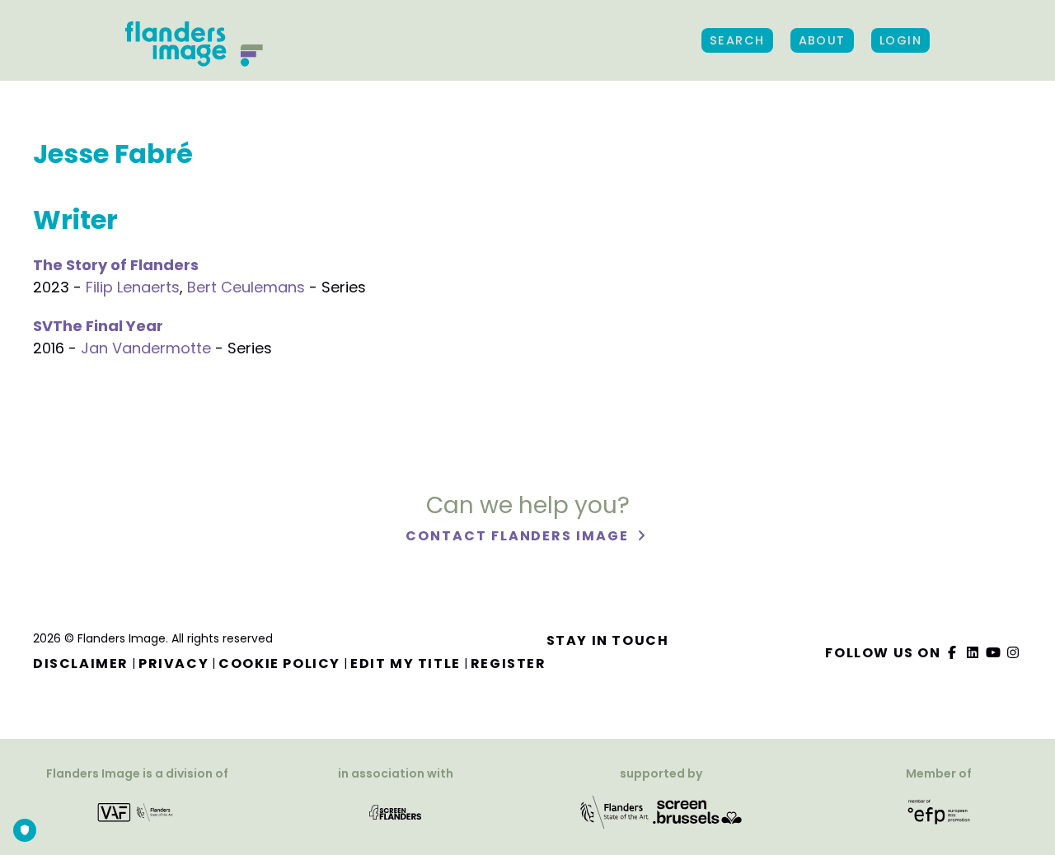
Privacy (173, 663)
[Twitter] (973, 652)
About (822, 40)
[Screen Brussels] (697, 811)
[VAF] (137, 811)
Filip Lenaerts (133, 287)
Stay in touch (607, 640)
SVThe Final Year (98, 325)
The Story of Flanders (116, 265)
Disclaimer (81, 663)
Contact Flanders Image (519, 535)
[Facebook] (953, 652)
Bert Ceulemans (246, 287)
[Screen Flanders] (395, 811)
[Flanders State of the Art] (614, 811)
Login (900, 40)
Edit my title (405, 663)
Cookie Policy (279, 663)
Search (737, 40)
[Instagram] (1014, 652)
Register (508, 663)
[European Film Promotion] (939, 811)
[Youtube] (993, 652)
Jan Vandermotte (146, 348)
